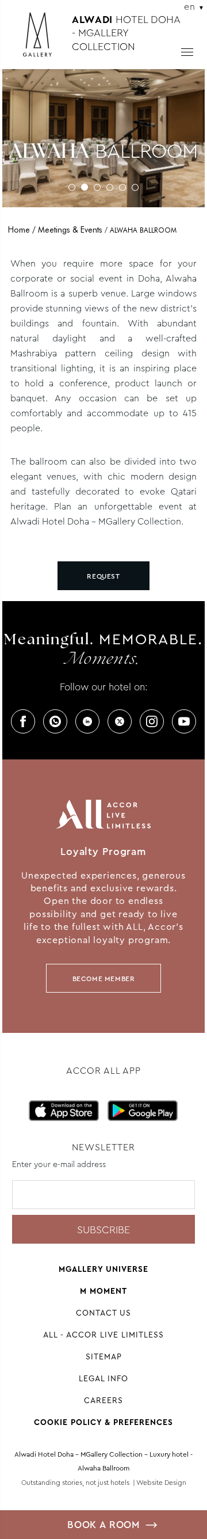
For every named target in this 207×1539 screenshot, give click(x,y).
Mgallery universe (103, 1269)
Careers (103, 1400)
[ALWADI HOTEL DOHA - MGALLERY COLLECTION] (43, 39)
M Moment (103, 1291)
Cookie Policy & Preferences (103, 1422)
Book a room (103, 1525)
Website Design (161, 1482)
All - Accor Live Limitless (103, 1334)
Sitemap (104, 1356)
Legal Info (103, 1378)
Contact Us (103, 1312)
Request (103, 576)
